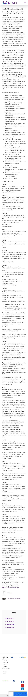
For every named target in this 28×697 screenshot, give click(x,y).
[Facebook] (22, 682)
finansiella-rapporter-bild (14, 598)
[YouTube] (22, 685)
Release (10, 593)
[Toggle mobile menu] (25, 2)
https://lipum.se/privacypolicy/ (10, 587)
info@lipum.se (6, 668)
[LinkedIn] (22, 689)
